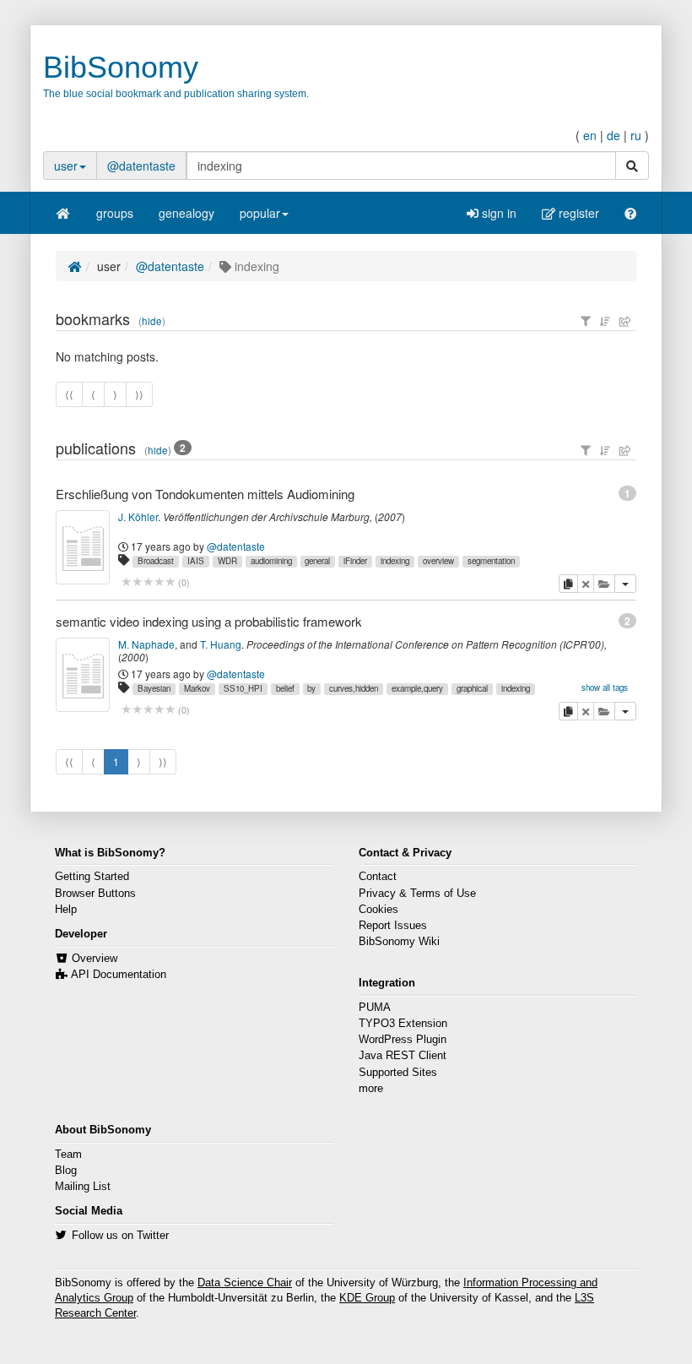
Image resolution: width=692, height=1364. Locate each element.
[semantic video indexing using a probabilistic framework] (83, 675)
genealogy (186, 212)
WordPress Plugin (402, 1040)
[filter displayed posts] (586, 321)
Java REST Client (402, 1056)
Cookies (378, 910)
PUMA (375, 1007)
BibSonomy (120, 67)
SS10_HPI (243, 688)
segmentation (491, 561)
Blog (66, 1171)
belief (285, 688)
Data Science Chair (244, 1283)
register (577, 212)
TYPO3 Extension (403, 1024)
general (317, 561)
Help (66, 910)
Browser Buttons (95, 893)
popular (260, 212)
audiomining (271, 561)
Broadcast (156, 561)
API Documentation (118, 975)
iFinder (355, 561)
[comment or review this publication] (148, 582)
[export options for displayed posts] (625, 321)
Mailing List (83, 1187)
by (311, 688)
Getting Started (92, 877)
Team (68, 1154)
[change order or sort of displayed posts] (605, 321)
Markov (197, 688)
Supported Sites (398, 1073)
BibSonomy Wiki (399, 942)
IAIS (195, 561)
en (590, 135)
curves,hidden (353, 688)
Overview (94, 959)
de (613, 135)
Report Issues (393, 926)
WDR (227, 561)
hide (152, 321)
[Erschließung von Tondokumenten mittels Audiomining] (83, 547)
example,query (417, 688)
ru (635, 135)
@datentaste (141, 165)
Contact (378, 877)
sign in (497, 212)
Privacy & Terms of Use (417, 893)
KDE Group (367, 1298)
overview (438, 561)
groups (114, 212)
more (371, 1089)
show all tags (604, 687)
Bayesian (154, 688)
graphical (472, 688)
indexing (395, 561)
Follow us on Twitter (120, 1236)
